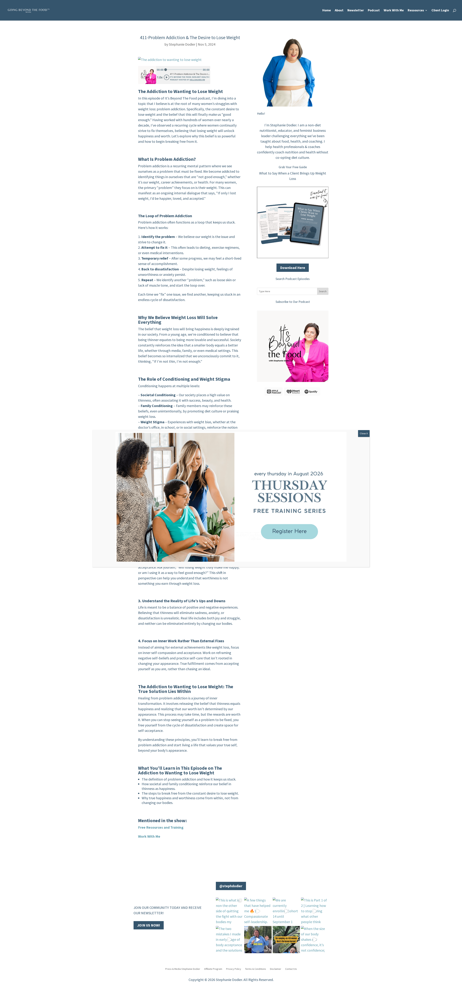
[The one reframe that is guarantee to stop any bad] (258, 939)
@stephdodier (230, 886)
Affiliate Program (213, 968)
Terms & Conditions (255, 968)
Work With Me (394, 10)
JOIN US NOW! (148, 925)
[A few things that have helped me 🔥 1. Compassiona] (258, 911)
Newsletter (355, 10)
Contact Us (291, 968)
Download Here (292, 267)
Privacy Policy (233, 968)
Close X (364, 433)
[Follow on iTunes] (158, 938)
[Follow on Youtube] (144, 938)
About (339, 10)
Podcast (374, 10)
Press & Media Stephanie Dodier (182, 968)
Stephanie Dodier (182, 44)
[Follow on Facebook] (136, 938)
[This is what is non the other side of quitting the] (229, 911)
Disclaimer (275, 968)
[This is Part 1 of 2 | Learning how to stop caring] (314, 911)
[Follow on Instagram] (151, 938)
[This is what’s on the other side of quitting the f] (286, 939)
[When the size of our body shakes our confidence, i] (314, 939)
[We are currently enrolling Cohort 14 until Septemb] (286, 911)
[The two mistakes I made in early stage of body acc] (229, 939)
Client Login (440, 10)
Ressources (416, 10)
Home (326, 10)
